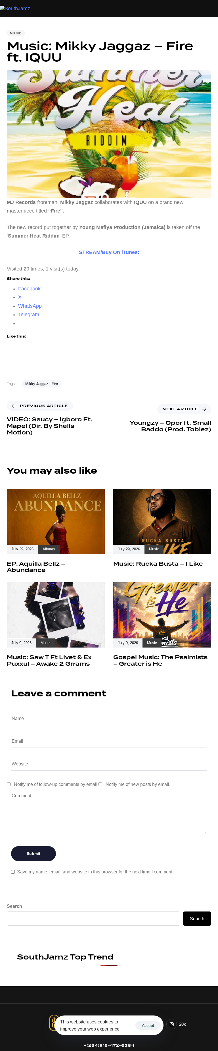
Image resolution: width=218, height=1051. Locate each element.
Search (14, 906)
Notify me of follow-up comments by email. (56, 784)
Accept (148, 1025)
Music (16, 33)
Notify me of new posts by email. (138, 784)
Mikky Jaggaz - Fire (41, 384)
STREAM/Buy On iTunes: (109, 252)
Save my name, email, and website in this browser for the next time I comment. (95, 871)
